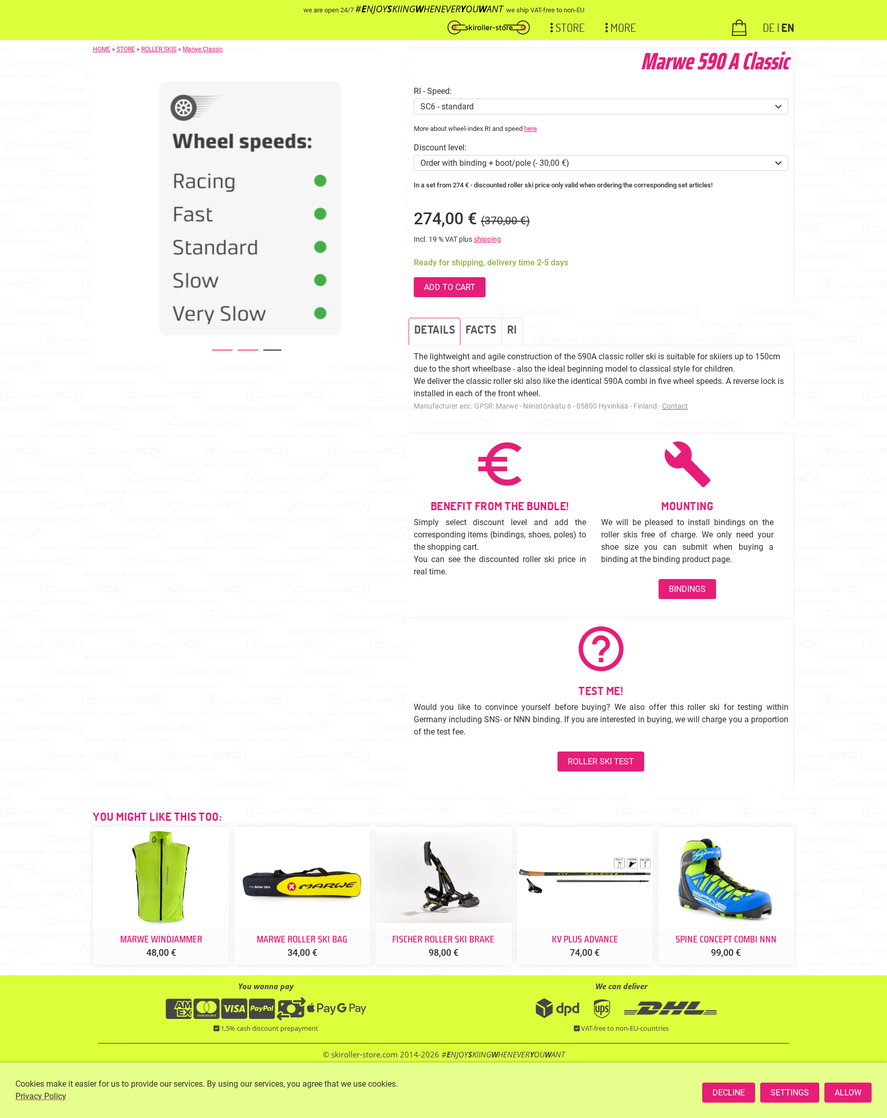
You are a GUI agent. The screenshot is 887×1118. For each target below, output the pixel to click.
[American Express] (179, 1014)
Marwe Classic (203, 49)
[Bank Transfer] (291, 1014)
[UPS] (606, 1016)
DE (769, 27)
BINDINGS (687, 589)
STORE (126, 49)
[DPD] (557, 1016)
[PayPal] (262, 1014)
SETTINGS (789, 1092)
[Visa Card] (234, 1014)
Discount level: (440, 147)
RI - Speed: (433, 91)
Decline (728, 1092)
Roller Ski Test (601, 761)
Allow (848, 1092)
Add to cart (449, 287)
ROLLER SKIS (159, 49)
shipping (487, 239)
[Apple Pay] (321, 1014)
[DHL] (670, 1016)
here (530, 128)
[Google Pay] (351, 1014)
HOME (101, 49)
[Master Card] (207, 1014)
